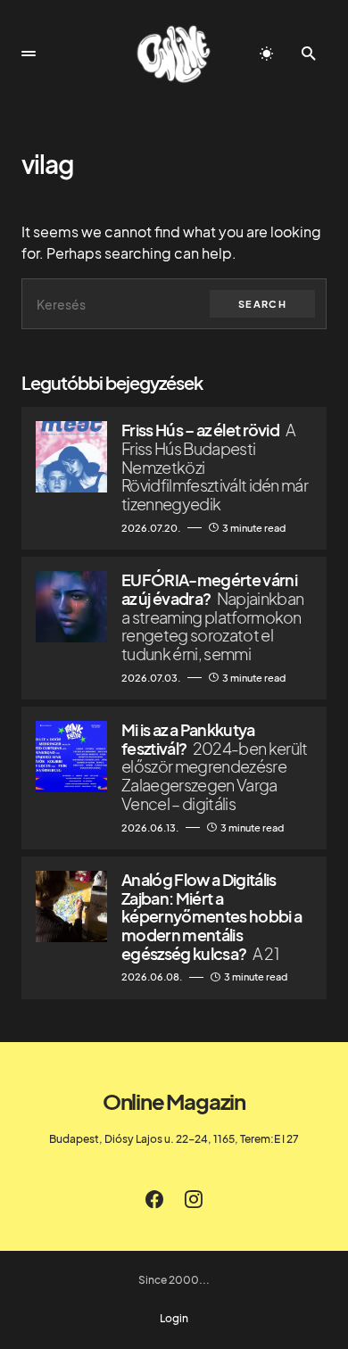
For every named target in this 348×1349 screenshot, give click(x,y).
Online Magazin (174, 1101)
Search (262, 304)
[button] (28, 53)
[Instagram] (194, 1199)
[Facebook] (154, 1199)
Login (174, 1318)
